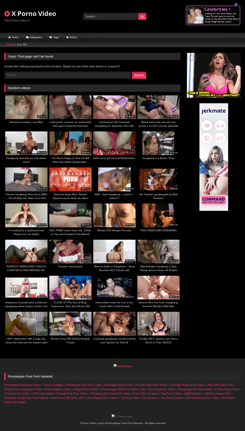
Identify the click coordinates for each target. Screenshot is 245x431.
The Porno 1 (149, 397)
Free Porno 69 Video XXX (67, 397)
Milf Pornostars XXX (218, 393)
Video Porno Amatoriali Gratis (23, 389)
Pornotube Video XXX (118, 385)
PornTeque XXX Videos (102, 397)
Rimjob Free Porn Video (72, 393)
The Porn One (130, 397)
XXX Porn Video (43, 393)
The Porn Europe (171, 397)
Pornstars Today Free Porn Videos (26, 397)
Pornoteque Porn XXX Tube (83, 385)
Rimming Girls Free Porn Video (110, 393)
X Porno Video (33, 13)
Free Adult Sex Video (161, 389)
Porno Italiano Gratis (58, 389)
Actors (73, 37)
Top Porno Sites (171, 393)
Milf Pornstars (193, 393)
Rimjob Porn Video (86, 389)
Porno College (53, 385)
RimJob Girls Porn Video (151, 385)
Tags (56, 37)
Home (15, 37)
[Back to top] (234, 420)
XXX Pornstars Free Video (202, 397)
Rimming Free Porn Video (195, 389)
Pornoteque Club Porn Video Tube (123, 389)
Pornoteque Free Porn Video (22, 385)
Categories (35, 37)
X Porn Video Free (226, 389)
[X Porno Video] (122, 417)
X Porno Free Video (17, 393)
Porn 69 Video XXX (220, 385)
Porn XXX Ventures (145, 393)
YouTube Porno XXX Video (187, 385)
